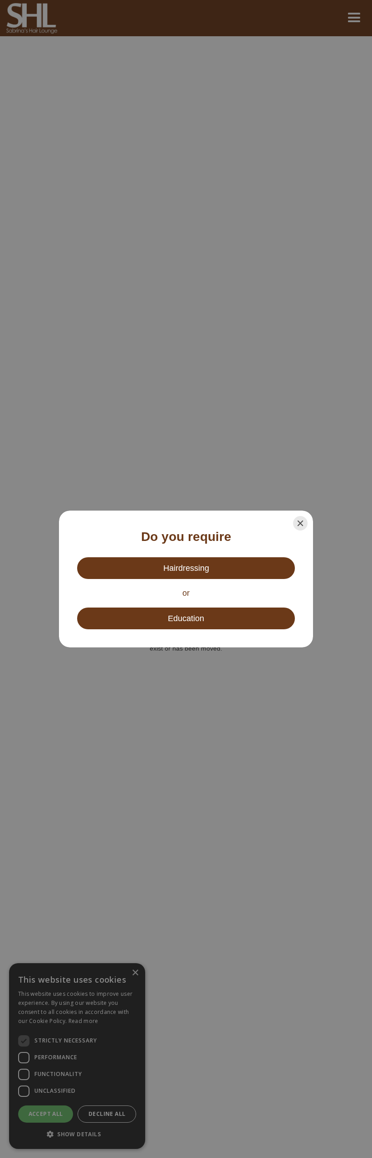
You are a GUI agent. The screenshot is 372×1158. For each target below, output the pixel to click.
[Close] (300, 523)
